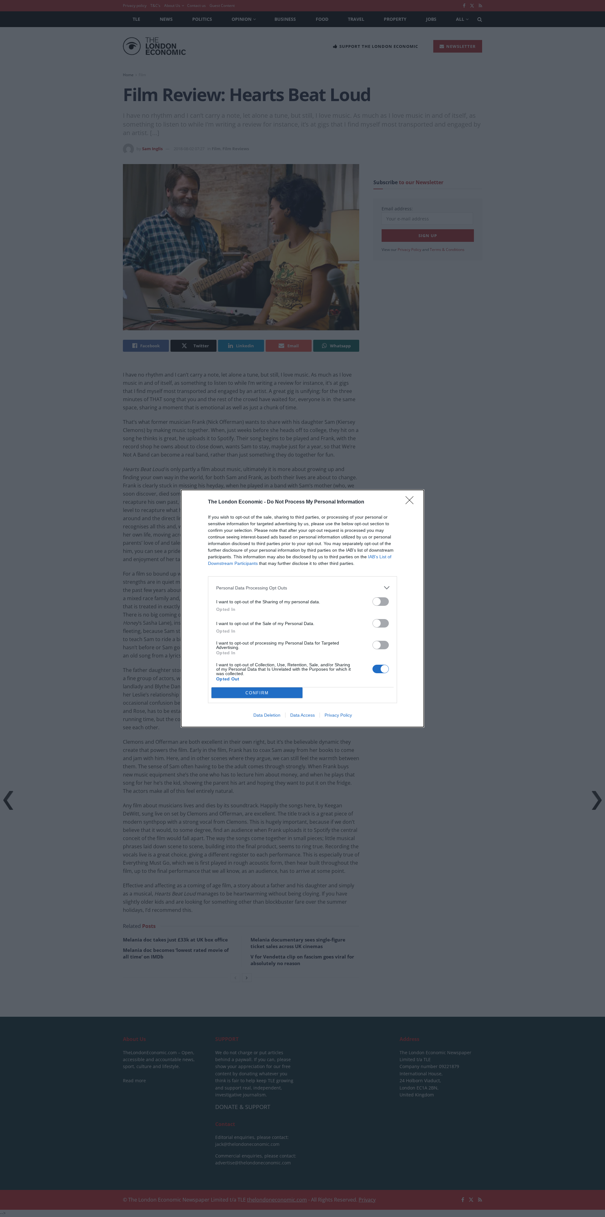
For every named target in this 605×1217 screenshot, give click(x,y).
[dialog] (302, 608)
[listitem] (302, 587)
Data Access (302, 715)
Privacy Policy (338, 715)
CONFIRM (257, 693)
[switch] (380, 601)
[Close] (412, 502)
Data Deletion (266, 715)
